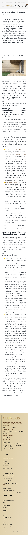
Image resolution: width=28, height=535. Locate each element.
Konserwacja (6, 507)
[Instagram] (6, 440)
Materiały (15, 55)
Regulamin (6, 463)
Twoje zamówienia (8, 473)
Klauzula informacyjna (8, 476)
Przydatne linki (7, 527)
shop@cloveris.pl (8, 2)
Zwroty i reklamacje (8, 458)
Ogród (21, 55)
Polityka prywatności (8, 500)
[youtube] (9, 440)
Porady (10, 55)
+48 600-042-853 (8, 429)
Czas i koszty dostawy (9, 490)
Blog (4, 522)
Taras (3, 57)
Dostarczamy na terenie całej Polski (12, 493)
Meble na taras (21, 154)
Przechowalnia (7, 480)
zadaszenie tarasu (11, 182)
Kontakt (5, 461)
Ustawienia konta (7, 478)
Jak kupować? (6, 465)
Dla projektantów (7, 524)
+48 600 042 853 (21, 2)
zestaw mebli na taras (13, 149)
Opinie (4, 520)
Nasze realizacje (7, 517)
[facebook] (3, 440)
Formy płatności (7, 488)
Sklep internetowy (13, 531)
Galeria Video (6, 505)
